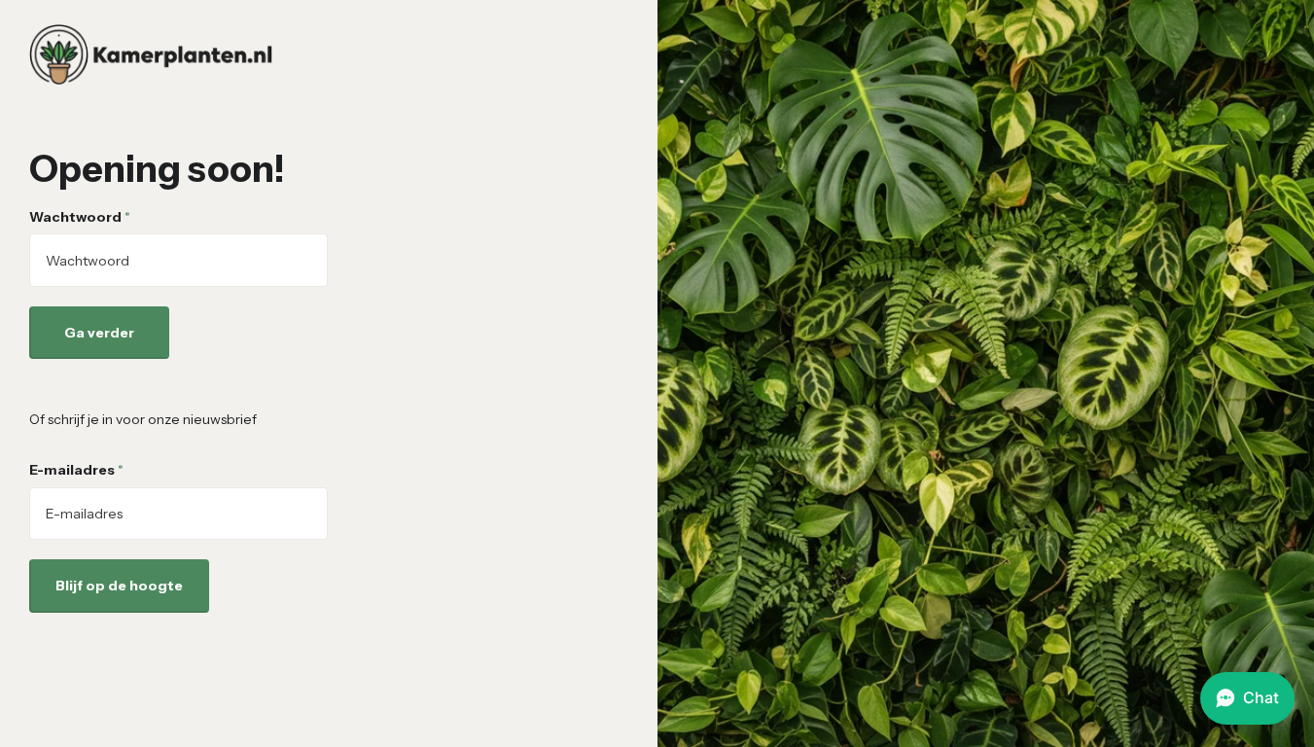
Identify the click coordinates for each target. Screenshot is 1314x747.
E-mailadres (76, 470)
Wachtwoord (79, 217)
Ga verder (99, 332)
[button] (1247, 698)
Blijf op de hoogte (119, 585)
